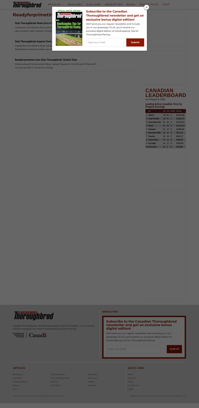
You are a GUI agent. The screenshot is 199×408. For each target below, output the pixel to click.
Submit (135, 42)
